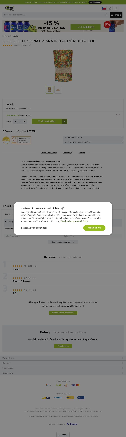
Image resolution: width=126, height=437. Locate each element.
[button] (34, 228)
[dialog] (63, 218)
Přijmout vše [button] (94, 228)
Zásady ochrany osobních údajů (74, 221)
